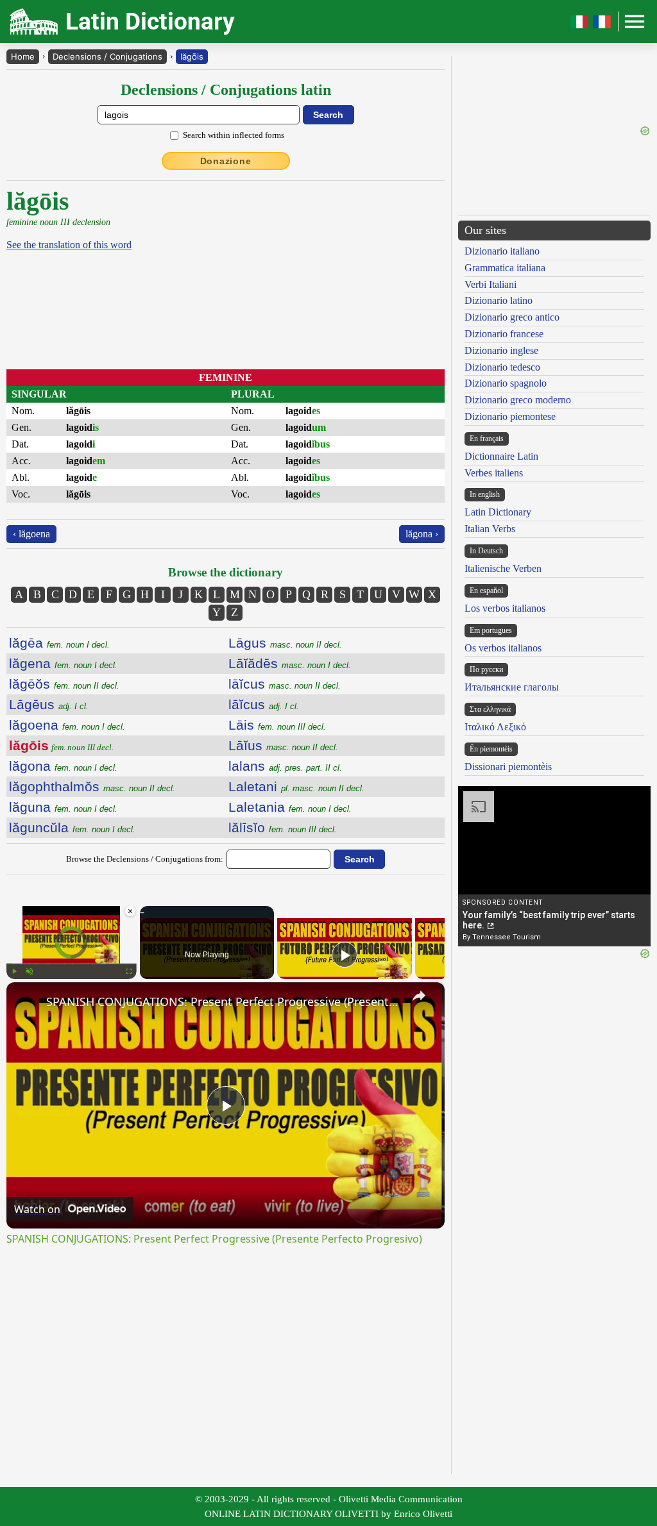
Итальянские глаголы (512, 687)
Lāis (277, 724)
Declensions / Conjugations (107, 56)
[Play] (14, 971)
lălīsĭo (282, 827)
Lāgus (285, 642)
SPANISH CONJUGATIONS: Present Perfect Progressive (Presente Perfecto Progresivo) (223, 1001)
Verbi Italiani (490, 284)
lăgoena (67, 724)
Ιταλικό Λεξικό (495, 726)
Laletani (296, 786)
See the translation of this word (69, 244)
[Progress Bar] (71, 963)
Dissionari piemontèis (508, 766)
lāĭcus (284, 683)
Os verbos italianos (503, 647)
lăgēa (59, 642)
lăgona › (421, 533)
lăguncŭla (72, 827)
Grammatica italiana (505, 267)
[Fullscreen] (129, 971)
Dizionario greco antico (512, 317)
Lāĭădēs (289, 663)
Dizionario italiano (502, 251)
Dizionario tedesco (502, 367)
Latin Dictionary (498, 512)
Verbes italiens (494, 472)
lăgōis (191, 56)
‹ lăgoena (31, 533)
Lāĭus (283, 745)
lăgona (63, 766)
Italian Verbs (490, 528)
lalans (285, 766)
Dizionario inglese (501, 350)
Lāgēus (49, 704)
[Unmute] (29, 971)
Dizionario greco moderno (518, 399)
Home (23, 56)
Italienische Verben (503, 568)
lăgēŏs (64, 683)
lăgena (63, 663)
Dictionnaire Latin (501, 456)
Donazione (226, 161)
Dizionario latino (499, 300)
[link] (27, 1003)
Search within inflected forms (233, 135)
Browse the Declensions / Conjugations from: (144, 859)
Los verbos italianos (505, 608)
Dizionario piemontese (510, 416)
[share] (419, 995)
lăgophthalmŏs (92, 786)
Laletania (290, 807)
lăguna (63, 807)
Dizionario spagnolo (506, 383)
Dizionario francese (504, 333)
